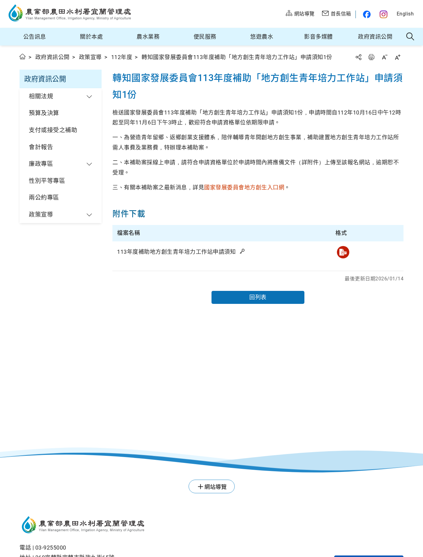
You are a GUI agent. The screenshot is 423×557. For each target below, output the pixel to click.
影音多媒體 (318, 36)
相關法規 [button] (41, 96)
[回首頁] (151, 526)
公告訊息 (34, 36)
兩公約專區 (44, 197)
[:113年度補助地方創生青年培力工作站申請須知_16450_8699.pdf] (343, 252)
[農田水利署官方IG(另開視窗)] (384, 14)
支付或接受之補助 (53, 130)
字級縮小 (384, 57)
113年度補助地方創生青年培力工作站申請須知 (177, 251)
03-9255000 (50, 547)
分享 (358, 57)
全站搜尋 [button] (410, 36)
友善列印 (371, 57)
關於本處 (91, 36)
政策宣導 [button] (41, 214)
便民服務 (205, 36)
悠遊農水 (261, 36)
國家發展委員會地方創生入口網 (244, 187)
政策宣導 (90, 57)
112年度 (122, 57)
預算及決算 (44, 113)
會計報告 (41, 147)
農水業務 (148, 36)
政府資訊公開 (375, 36)
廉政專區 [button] (41, 163)
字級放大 (397, 57)
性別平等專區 (47, 180)
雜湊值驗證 (243, 251)
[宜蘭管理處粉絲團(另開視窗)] (365, 14)
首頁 (23, 56)
